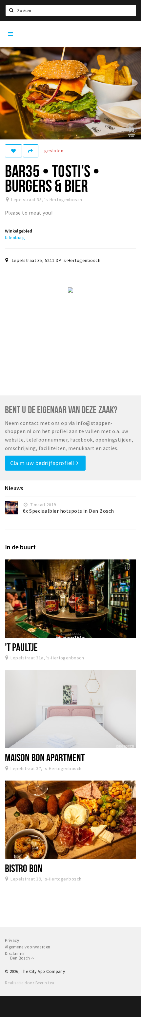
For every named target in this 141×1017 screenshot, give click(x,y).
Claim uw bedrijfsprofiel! (43, 463)
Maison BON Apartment (45, 757)
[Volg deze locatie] (13, 150)
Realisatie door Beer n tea (29, 983)
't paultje (21, 647)
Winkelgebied (18, 231)
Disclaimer (15, 953)
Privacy (12, 940)
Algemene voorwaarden (27, 947)
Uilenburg (15, 237)
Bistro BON (23, 868)
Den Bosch (20, 958)
